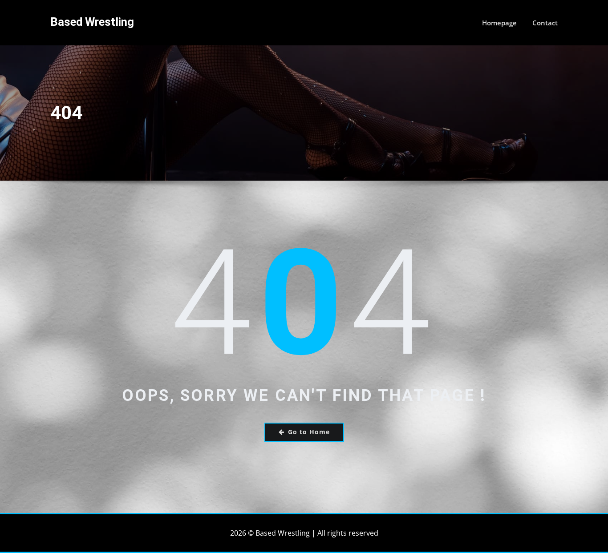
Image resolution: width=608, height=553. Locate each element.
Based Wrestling (92, 21)
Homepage (499, 22)
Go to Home (309, 432)
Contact (545, 22)
